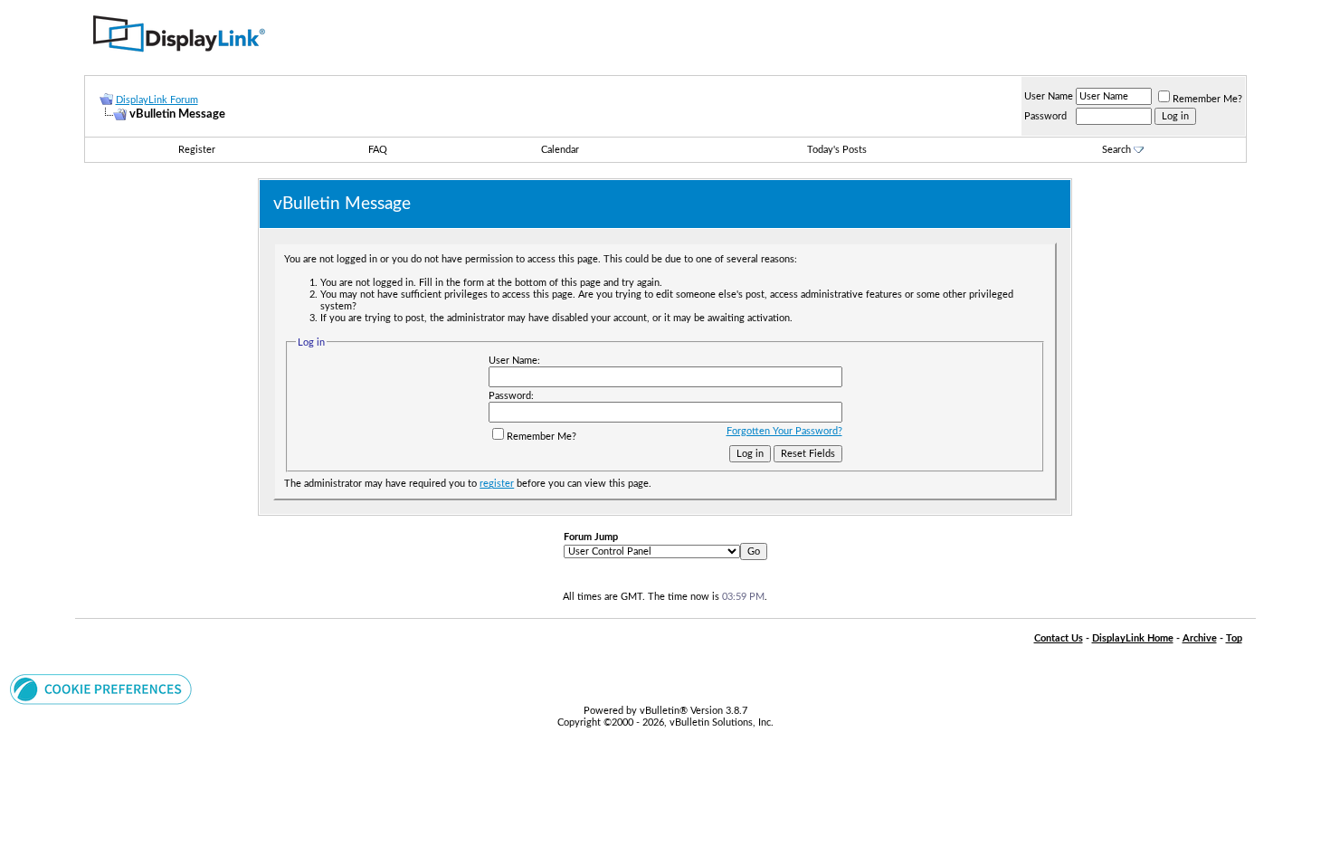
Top (1234, 638)
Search (1116, 150)
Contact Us (1058, 638)
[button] (101, 701)
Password (1045, 116)
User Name (1048, 96)
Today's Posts (837, 150)
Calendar (560, 150)
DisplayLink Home (1132, 638)
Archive (1200, 638)
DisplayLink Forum (157, 100)
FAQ (377, 150)
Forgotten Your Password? (784, 431)
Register (196, 150)
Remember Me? (1207, 99)
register (497, 484)
